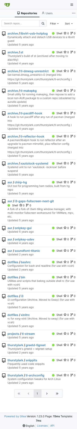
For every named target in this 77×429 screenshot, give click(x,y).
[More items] (74, 13)
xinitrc (25, 315)
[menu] (29, 425)
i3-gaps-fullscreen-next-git (34, 201)
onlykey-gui (23, 228)
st (21, 52)
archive (12, 33)
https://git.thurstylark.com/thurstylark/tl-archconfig (38, 79)
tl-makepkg (28, 91)
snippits (31, 360)
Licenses (42, 425)
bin (23, 277)
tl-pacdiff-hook (31, 113)
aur (9, 182)
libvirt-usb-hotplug (34, 33)
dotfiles (12, 262)
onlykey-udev (24, 239)
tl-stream (28, 334)
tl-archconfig (35, 375)
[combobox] (55, 23)
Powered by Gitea (15, 416)
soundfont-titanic (27, 251)
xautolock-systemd (34, 163)
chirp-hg (21, 182)
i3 (22, 296)
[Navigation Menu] (71, 4)
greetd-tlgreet (36, 345)
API (52, 425)
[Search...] (42, 23)
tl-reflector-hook (32, 136)
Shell (59, 33)
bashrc (26, 262)
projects (13, 334)
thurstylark (15, 345)
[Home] (7, 4)
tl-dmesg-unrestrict (34, 71)
